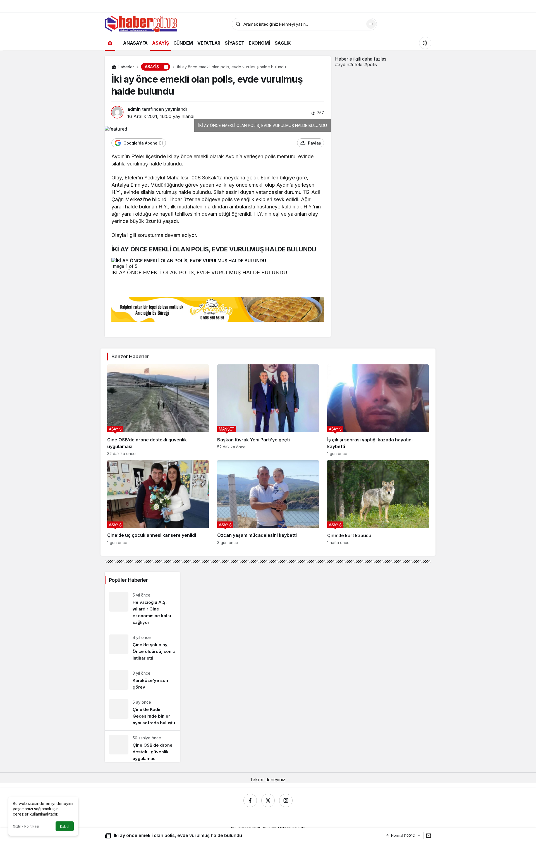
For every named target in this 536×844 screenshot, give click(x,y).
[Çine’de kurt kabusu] (378, 502)
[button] (166, 67)
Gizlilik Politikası (26, 826)
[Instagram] (286, 800)
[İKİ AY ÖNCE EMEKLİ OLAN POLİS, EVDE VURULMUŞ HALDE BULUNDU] (188, 260)
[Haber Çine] (141, 23)
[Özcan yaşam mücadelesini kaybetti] (268, 502)
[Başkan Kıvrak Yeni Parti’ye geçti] (268, 410)
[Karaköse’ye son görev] (142, 680)
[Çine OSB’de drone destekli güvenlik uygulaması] (158, 410)
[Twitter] (268, 800)
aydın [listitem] (342, 64)
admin (134, 109)
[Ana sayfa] (110, 43)
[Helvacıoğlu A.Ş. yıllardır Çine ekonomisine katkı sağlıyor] (142, 609)
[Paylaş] (427, 835)
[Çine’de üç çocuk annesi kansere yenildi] (158, 502)
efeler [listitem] (356, 64)
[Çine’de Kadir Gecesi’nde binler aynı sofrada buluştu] (142, 712)
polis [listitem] (370, 64)
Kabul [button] (64, 826)
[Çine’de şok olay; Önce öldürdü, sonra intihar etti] (142, 648)
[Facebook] (250, 800)
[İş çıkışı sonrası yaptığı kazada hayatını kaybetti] (378, 410)
